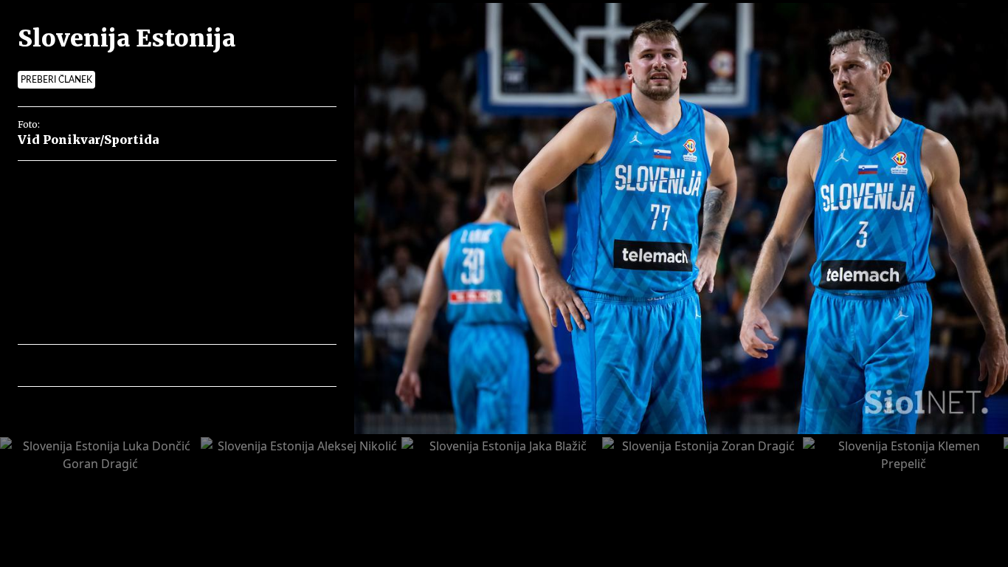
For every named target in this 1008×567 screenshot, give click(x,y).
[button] (93, 365)
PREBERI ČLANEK (56, 79)
